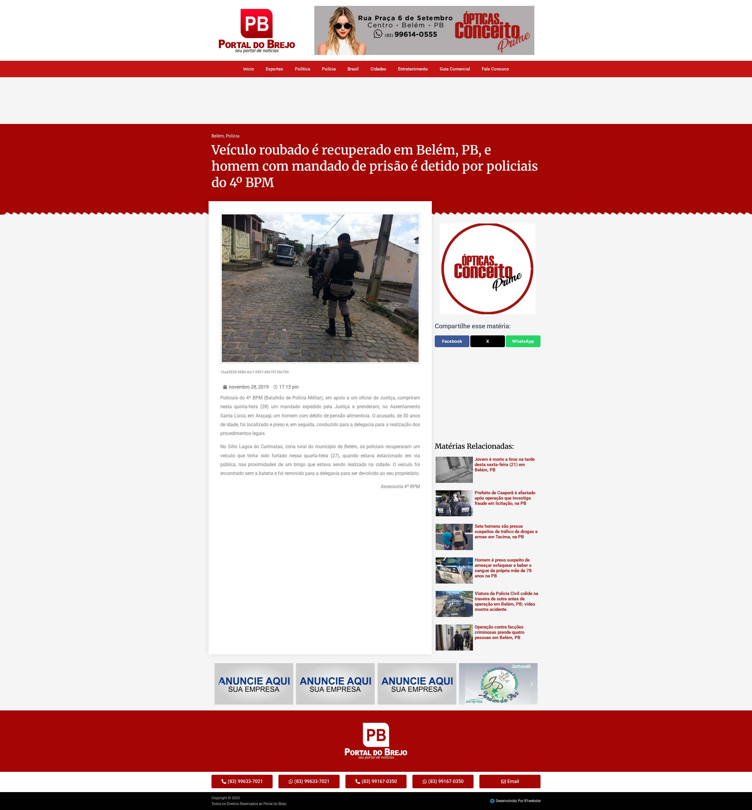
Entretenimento (413, 69)
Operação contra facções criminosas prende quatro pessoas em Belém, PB (499, 632)
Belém (218, 136)
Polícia (329, 69)
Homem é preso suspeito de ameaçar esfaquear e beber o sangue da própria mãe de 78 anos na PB (503, 568)
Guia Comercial (455, 69)
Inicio (248, 69)
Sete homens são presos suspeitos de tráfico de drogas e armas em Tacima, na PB (506, 532)
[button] (445, 269)
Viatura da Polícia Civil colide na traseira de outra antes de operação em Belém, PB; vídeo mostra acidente (506, 601)
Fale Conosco (495, 69)
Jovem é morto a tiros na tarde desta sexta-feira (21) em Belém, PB (505, 465)
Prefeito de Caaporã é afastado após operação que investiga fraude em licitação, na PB (505, 498)
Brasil (353, 69)
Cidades (378, 69)
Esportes (274, 69)
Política (302, 69)
